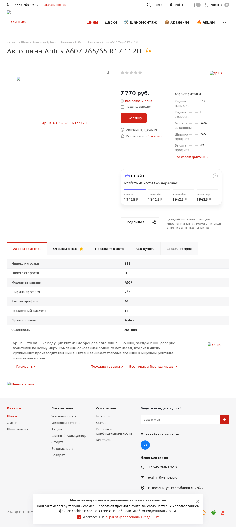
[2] (127, 72)
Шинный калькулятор (68, 436)
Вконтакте (145, 445)
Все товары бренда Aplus (151, 366)
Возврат (58, 455)
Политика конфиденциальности (114, 431)
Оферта (57, 442)
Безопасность (62, 449)
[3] (131, 72)
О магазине (106, 408)
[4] (136, 72)
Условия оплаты (64, 416)
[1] (123, 72)
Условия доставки (65, 423)
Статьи (101, 423)
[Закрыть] (197, 501)
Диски (12, 423)
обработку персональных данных (132, 517)
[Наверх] (214, 387)
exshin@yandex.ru (162, 478)
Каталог (14, 408)
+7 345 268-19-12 (162, 467)
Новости (103, 416)
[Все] (223, 22)
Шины (12, 416)
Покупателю (62, 408)
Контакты (103, 440)
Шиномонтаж (18, 429)
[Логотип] (17, 21)
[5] (140, 72)
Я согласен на (121, 517)
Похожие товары (105, 366)
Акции (56, 429)
